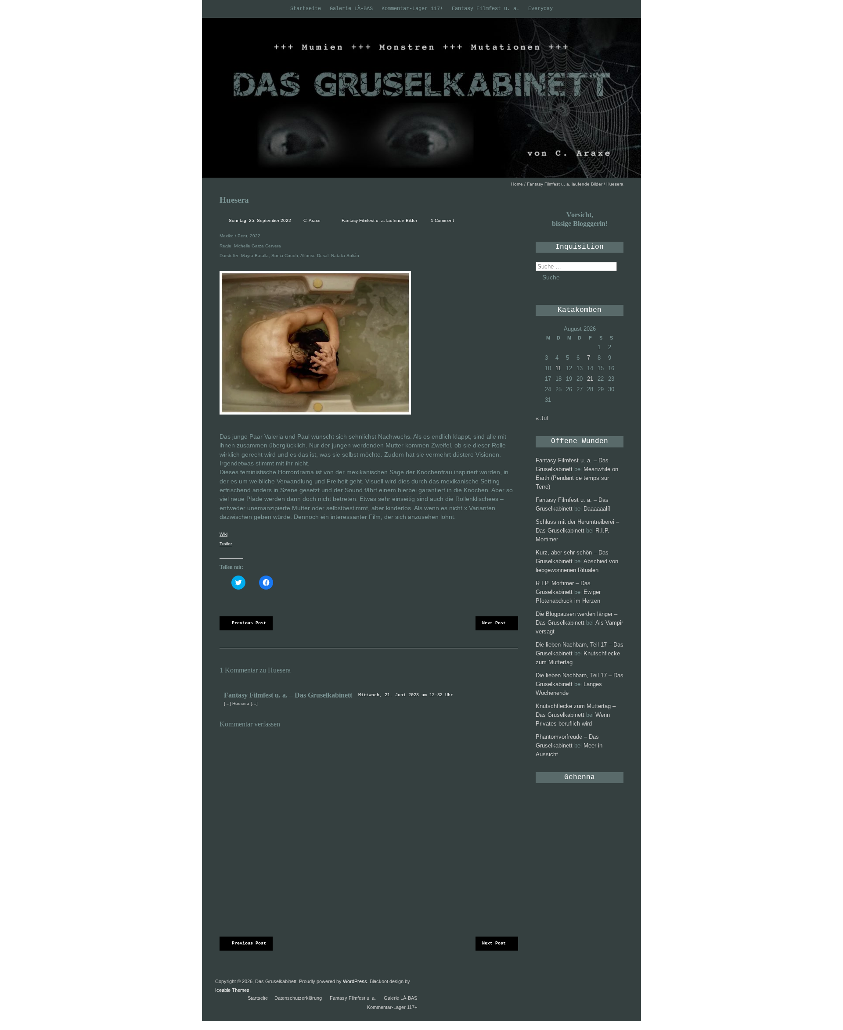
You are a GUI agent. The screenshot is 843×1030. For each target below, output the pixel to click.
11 (558, 368)
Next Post (494, 623)
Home (517, 184)
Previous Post (249, 623)
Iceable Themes (232, 990)
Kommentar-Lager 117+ (412, 9)
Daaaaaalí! (597, 508)
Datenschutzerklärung (298, 998)
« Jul (542, 418)
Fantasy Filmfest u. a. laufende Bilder (564, 184)
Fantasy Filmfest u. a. (485, 9)
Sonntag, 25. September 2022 (259, 220)
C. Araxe (312, 220)
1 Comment (442, 220)
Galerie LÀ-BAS (351, 9)
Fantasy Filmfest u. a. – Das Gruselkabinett (288, 695)
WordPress (355, 981)
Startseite (305, 9)
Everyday (540, 9)
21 (590, 379)
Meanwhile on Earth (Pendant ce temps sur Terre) (577, 478)
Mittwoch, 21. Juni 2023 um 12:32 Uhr (405, 695)
